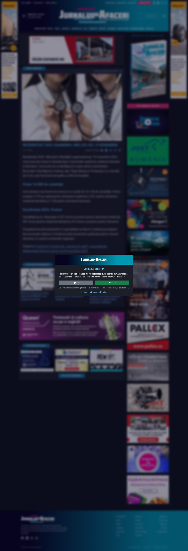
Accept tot (112, 283)
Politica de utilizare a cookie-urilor (94, 292)
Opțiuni (76, 283)
